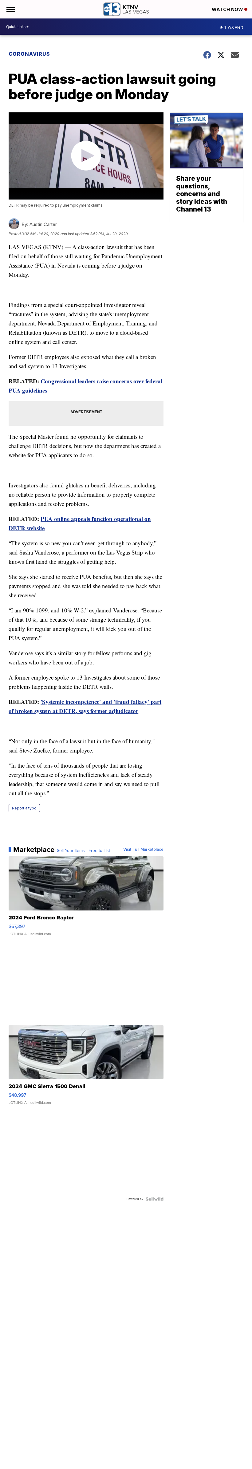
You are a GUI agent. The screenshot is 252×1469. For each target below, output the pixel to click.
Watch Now (228, 9)
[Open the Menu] (10, 9)
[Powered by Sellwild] (154, 1199)
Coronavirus (29, 54)
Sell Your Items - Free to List (83, 851)
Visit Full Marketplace (143, 849)
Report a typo (24, 808)
